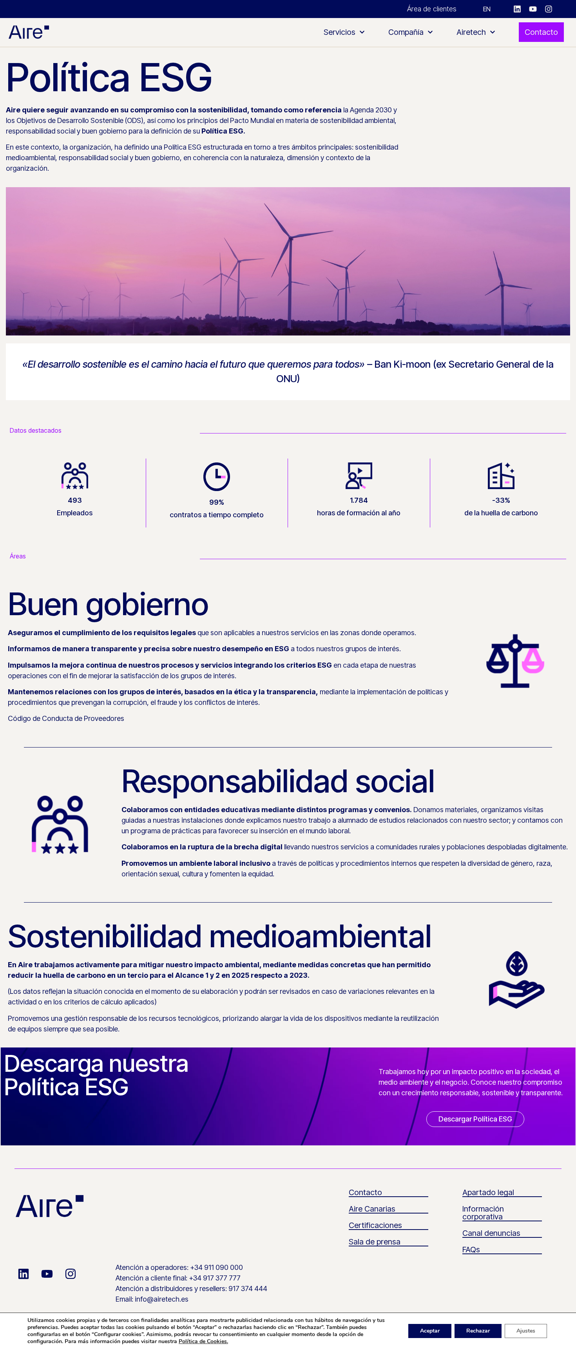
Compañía (406, 32)
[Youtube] (533, 9)
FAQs (471, 1249)
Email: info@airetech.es (152, 1299)
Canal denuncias (491, 1233)
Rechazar (478, 1331)
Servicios (339, 32)
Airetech (471, 32)
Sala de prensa (374, 1241)
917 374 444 (247, 1288)
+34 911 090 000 (216, 1267)
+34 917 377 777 (215, 1278)
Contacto (365, 1192)
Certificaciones (375, 1225)
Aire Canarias (372, 1209)
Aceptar (430, 1331)
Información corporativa (483, 1212)
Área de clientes (431, 9)
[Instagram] (548, 9)
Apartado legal (488, 1192)
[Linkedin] (517, 9)
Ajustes (525, 1331)
